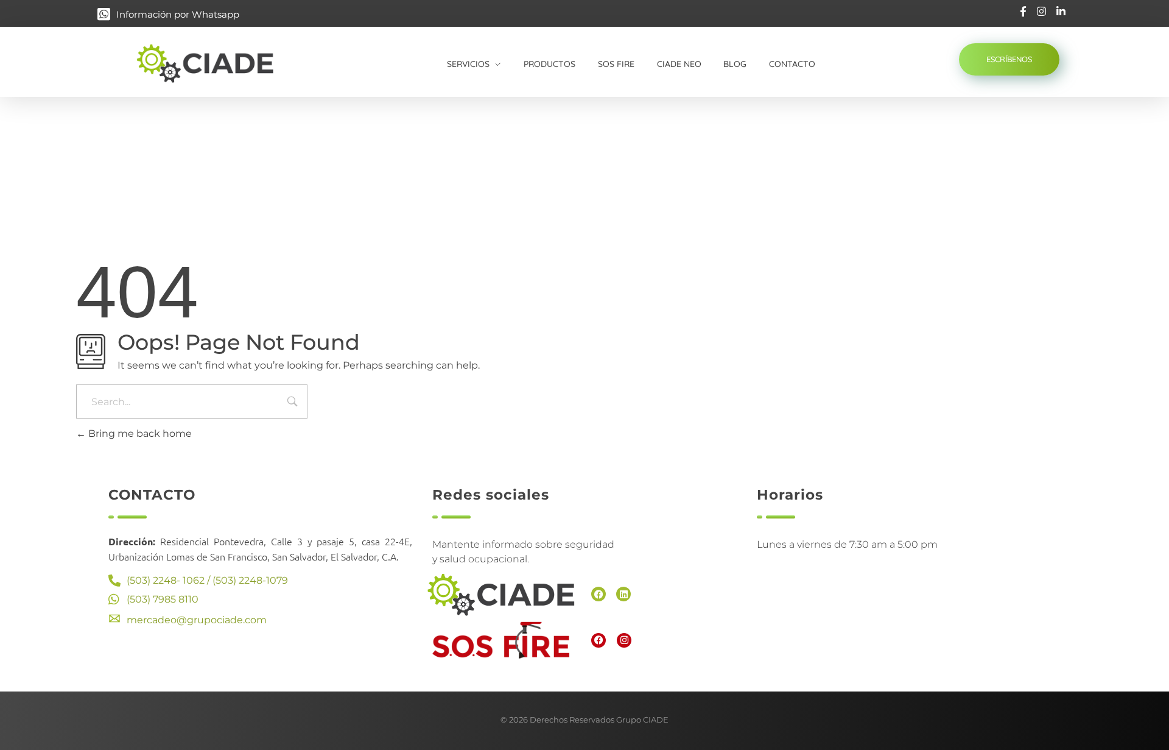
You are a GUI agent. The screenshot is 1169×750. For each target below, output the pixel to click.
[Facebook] (598, 594)
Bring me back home (139, 433)
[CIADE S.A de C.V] (218, 63)
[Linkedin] (623, 594)
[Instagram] (624, 640)
